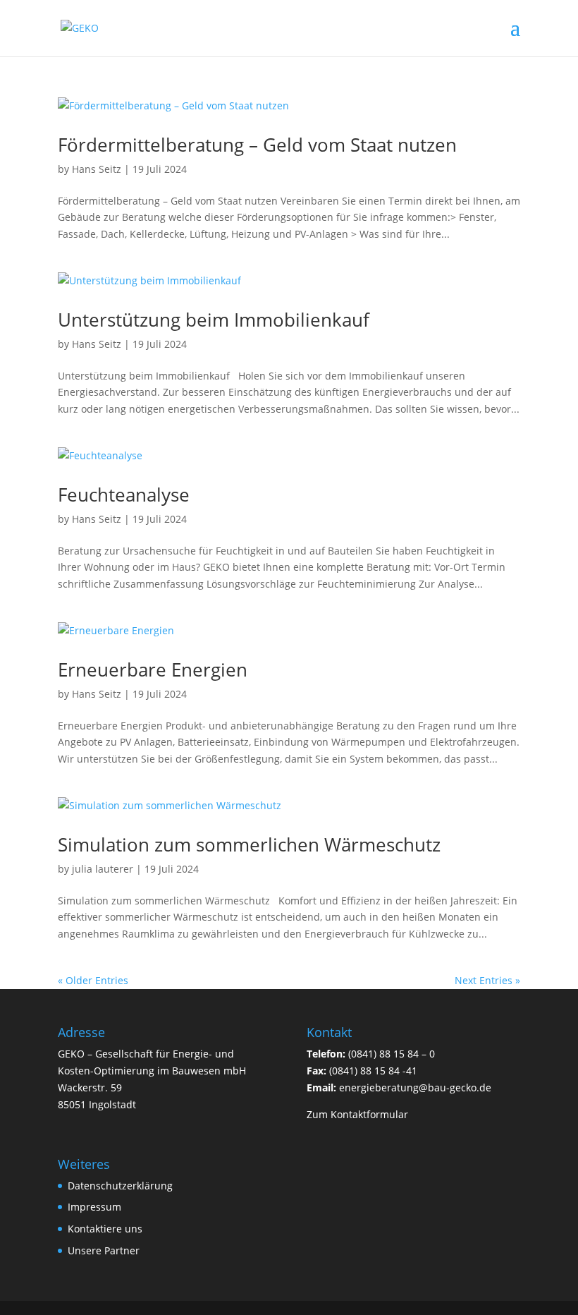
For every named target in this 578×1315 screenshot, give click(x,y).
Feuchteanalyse (124, 494)
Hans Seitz (96, 169)
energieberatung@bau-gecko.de (415, 1087)
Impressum (94, 1206)
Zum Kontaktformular (357, 1114)
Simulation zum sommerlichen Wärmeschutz (249, 844)
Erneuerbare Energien (152, 669)
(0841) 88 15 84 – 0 (391, 1053)
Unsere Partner (104, 1250)
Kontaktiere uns (105, 1228)
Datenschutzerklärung (120, 1185)
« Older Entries (93, 980)
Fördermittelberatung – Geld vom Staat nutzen (257, 144)
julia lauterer (102, 868)
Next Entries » (487, 980)
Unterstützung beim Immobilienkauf (213, 319)
